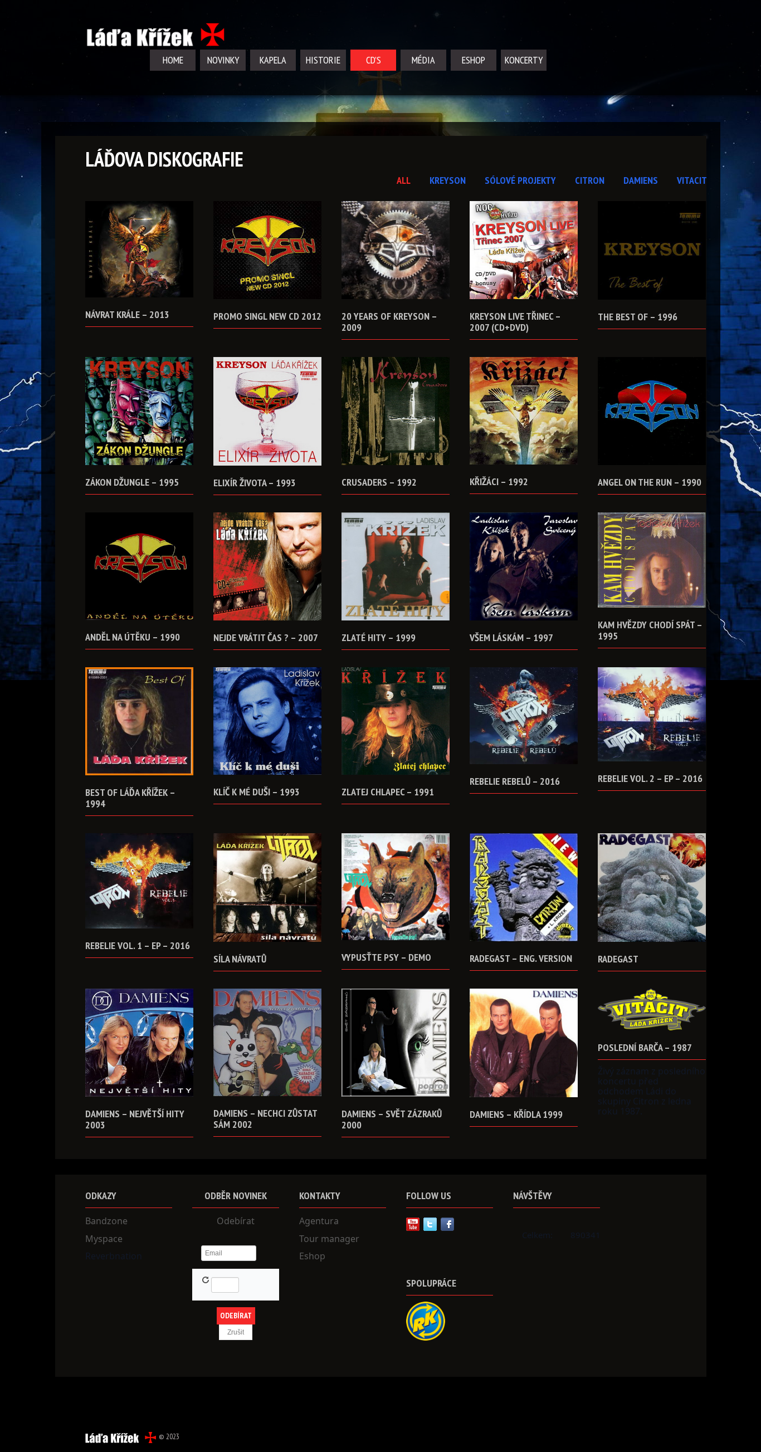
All (404, 180)
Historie (323, 59)
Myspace (104, 1239)
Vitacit (692, 180)
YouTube (412, 1224)
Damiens (640, 180)
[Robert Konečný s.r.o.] (425, 1320)
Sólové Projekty (520, 180)
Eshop (473, 59)
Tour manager (329, 1239)
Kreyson (448, 180)
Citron (589, 180)
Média (423, 59)
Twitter (430, 1224)
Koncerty (524, 59)
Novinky (223, 59)
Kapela (273, 59)
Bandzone (106, 1221)
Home (173, 59)
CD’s (373, 59)
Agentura (319, 1221)
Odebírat (236, 1221)
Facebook (447, 1224)
